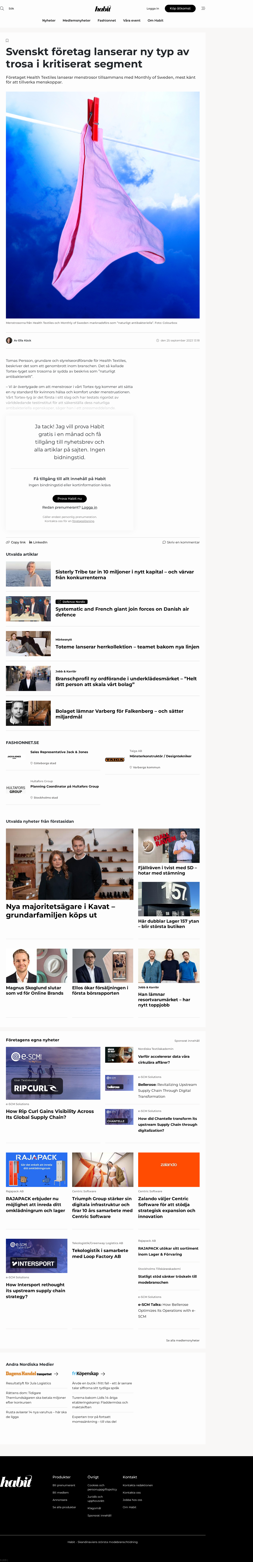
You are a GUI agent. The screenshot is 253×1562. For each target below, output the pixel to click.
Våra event (132, 20)
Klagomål (94, 1508)
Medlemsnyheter (77, 20)
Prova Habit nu (70, 498)
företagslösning (83, 521)
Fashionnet (107, 20)
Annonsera (60, 1500)
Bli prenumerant (64, 1485)
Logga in (89, 507)
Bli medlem (61, 1492)
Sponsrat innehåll (99, 1515)
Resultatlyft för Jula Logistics (28, 1383)
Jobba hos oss (132, 1500)
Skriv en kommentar (183, 542)
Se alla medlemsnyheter (183, 1340)
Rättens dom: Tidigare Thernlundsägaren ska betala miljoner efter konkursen (36, 1397)
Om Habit (155, 20)
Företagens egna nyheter (32, 1040)
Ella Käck (24, 340)
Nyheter (49, 20)
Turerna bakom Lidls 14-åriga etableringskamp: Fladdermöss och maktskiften (100, 1402)
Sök (11, 8)
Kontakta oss (132, 1492)
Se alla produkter (64, 1507)
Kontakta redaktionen (138, 1485)
